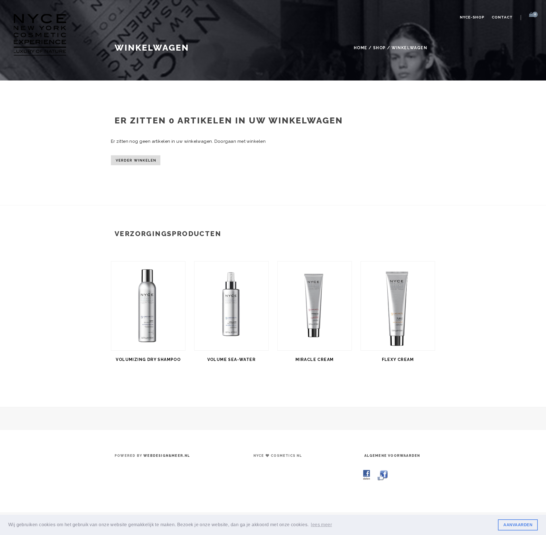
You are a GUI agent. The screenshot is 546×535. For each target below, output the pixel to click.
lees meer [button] (321, 524)
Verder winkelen (136, 160)
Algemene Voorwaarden (392, 456)
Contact (502, 17)
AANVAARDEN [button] (517, 524)
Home (360, 48)
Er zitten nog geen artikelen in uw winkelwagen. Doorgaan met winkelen (188, 141)
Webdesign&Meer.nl (166, 456)
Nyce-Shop (472, 17)
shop (379, 48)
